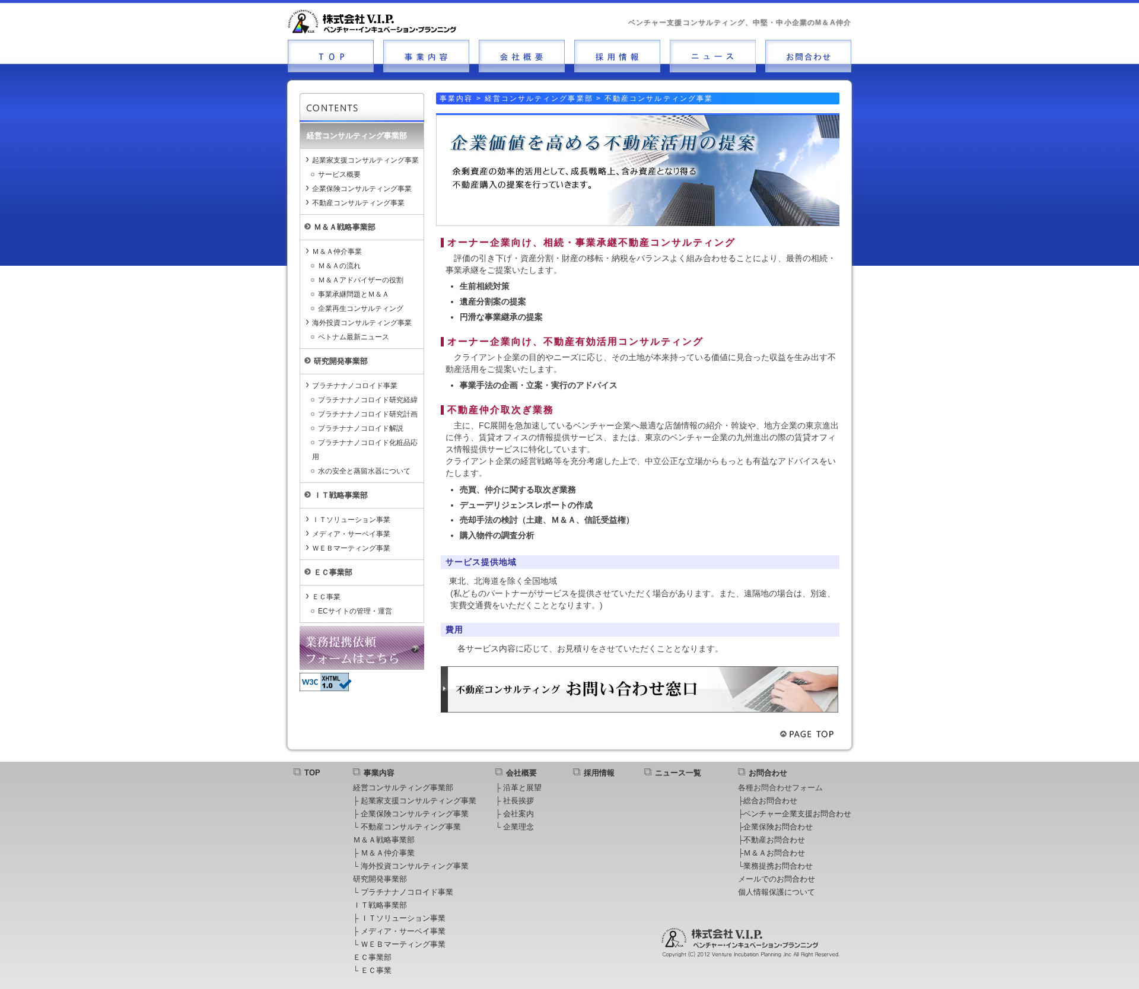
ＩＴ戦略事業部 (380, 905)
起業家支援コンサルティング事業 (365, 160)
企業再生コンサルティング (360, 308)
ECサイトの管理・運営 (355, 611)
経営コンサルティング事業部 (403, 787)
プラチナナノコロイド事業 (354, 385)
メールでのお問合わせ (776, 878)
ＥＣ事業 (326, 597)
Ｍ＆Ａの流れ (339, 266)
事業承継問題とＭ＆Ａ (353, 294)
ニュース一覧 (678, 772)
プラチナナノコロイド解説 (360, 428)
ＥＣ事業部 (372, 957)
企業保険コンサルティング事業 (362, 189)
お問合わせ (768, 772)
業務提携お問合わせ (778, 865)
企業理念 (518, 826)
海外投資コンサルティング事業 (362, 323)
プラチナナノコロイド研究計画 (368, 414)
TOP (312, 772)
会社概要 (521, 772)
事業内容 (379, 772)
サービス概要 (339, 174)
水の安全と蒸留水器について (364, 471)
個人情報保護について (776, 892)
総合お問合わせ (770, 800)
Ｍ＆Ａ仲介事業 (337, 251)
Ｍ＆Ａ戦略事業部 (384, 839)
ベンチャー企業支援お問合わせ (797, 813)
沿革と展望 (522, 787)
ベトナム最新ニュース (353, 337)
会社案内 (518, 813)
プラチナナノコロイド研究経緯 (368, 400)
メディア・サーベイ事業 (351, 534)
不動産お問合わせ (774, 839)
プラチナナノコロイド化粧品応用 (365, 449)
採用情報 (599, 772)
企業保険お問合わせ (778, 826)
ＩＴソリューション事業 (351, 520)
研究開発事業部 (380, 878)
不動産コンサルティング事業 (358, 203)
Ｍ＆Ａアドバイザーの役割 (360, 280)
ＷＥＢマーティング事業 (351, 548)
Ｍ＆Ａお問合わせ (774, 852)
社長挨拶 (518, 800)
